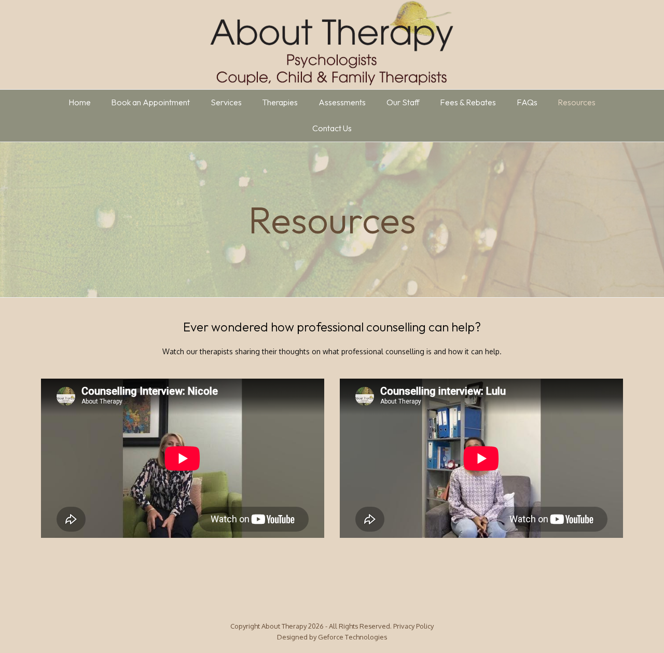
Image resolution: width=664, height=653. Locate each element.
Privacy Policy (413, 626)
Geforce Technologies (352, 637)
